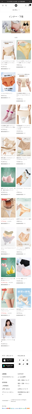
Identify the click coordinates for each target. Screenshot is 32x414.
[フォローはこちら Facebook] (20, 360)
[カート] (29, 5)
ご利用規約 (5, 385)
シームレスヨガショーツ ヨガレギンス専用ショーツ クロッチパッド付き (8, 62)
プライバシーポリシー (8, 393)
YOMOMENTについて (8, 378)
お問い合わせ (6, 389)
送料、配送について (23, 380)
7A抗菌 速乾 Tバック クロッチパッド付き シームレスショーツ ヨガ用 (23, 127)
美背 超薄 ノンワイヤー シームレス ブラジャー (24, 310)
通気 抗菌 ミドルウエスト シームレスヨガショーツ (8, 158)
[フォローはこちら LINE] (27, 364)
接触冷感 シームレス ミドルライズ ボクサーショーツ (23, 158)
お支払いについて (23, 389)
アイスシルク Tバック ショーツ (24, 189)
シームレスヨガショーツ (6, 93)
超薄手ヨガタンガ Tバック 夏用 (24, 219)
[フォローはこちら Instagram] (27, 360)
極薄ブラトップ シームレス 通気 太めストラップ (8, 279)
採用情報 (4, 382)
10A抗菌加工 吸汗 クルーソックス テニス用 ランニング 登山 (8, 126)
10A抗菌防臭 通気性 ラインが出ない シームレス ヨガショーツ (23, 95)
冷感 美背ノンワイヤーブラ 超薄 (8, 340)
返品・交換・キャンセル (23, 384)
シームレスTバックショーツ (7, 219)
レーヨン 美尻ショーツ (22, 278)
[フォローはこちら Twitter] (23, 360)
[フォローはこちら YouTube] (20, 364)
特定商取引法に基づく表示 (23, 393)
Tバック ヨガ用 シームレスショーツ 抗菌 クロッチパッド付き (24, 61)
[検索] (6, 5)
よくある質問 (21, 377)
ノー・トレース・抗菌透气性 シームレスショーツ (23, 248)
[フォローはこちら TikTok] (23, 364)
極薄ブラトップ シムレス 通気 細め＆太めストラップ (8, 189)
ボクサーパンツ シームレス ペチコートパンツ (7, 310)
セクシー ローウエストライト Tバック (8, 248)
